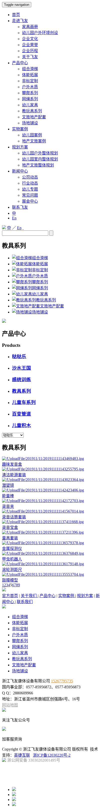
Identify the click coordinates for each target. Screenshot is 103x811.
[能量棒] (43, 490)
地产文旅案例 (34, 141)
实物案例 (20, 129)
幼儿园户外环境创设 (40, 33)
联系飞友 (20, 207)
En (14, 218)
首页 (16, 15)
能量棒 (8, 496)
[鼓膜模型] (43, 574)
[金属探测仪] (43, 543)
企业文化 (30, 39)
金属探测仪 (12, 548)
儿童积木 (21, 425)
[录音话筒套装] (43, 511)
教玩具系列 (32, 111)
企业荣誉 (30, 45)
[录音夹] (43, 501)
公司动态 (30, 177)
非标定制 (30, 81)
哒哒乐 (19, 356)
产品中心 (20, 63)
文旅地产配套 (34, 117)
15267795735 (62, 681)
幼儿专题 (30, 189)
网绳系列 (30, 99)
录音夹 (8, 506)
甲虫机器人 (12, 559)
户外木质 (30, 87)
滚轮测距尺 (12, 569)
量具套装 (10, 538)
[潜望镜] (43, 479)
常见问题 (30, 195)
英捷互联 (22, 755)
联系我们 (25, 602)
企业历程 (30, 51)
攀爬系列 (30, 93)
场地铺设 (30, 123)
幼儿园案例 (32, 135)
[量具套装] (43, 532)
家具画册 (30, 27)
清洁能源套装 (14, 475)
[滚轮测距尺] (43, 564)
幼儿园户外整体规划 (40, 153)
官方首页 (10, 596)
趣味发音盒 (12, 464)
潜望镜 (8, 485)
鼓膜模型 (10, 580)
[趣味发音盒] (43, 458)
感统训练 (21, 379)
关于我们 (29, 596)
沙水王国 (21, 368)
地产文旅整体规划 (38, 165)
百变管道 (21, 414)
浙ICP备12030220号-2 (51, 755)
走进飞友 (20, 21)
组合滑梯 (30, 69)
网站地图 (10, 705)
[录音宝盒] (43, 522)
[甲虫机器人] (43, 553)
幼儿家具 (30, 105)
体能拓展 (30, 75)
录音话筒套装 (14, 517)
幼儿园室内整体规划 (40, 159)
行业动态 (30, 183)
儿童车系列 (24, 402)
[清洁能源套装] (43, 469)
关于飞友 (30, 57)
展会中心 (30, 201)
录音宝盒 (10, 527)
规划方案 (20, 147)
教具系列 (21, 391)
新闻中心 (20, 171)
